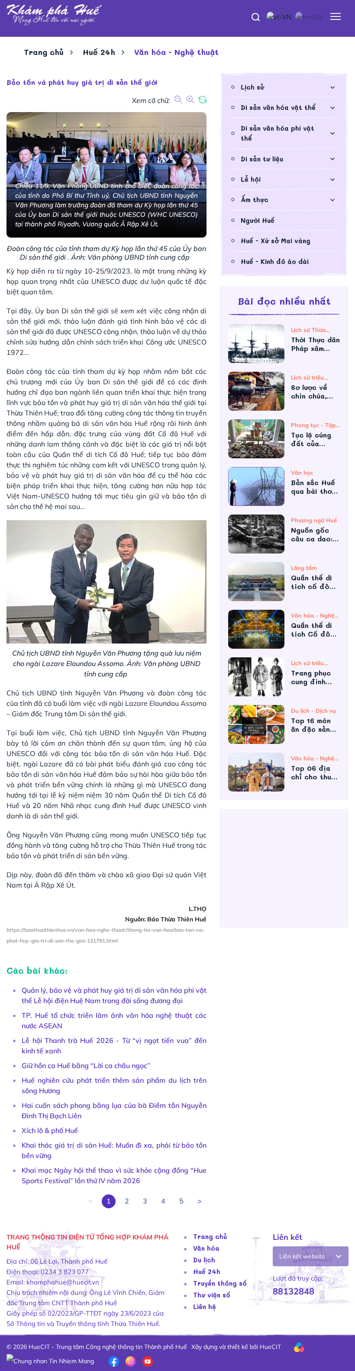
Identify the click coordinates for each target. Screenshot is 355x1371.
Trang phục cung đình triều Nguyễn (314, 677)
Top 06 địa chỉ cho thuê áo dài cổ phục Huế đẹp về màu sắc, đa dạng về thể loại (314, 772)
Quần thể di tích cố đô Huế (311, 582)
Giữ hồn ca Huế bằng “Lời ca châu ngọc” (86, 1065)
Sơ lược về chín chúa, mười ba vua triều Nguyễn (314, 391)
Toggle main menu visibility (335, 16)
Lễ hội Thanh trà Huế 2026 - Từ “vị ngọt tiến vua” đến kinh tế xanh (114, 1045)
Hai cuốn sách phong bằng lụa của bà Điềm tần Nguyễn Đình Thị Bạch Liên (114, 1110)
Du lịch (204, 1259)
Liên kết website (302, 1256)
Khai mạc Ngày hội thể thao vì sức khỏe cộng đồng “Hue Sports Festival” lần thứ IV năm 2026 (114, 1175)
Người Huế (257, 220)
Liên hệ (204, 1306)
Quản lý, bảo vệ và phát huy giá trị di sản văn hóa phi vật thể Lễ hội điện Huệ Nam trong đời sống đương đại (114, 995)
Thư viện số (211, 1295)
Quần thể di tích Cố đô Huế (311, 629)
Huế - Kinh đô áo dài (275, 261)
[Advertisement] (284, 871)
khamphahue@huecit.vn (62, 1282)
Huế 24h (99, 52)
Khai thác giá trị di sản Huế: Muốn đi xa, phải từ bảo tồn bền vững (114, 1150)
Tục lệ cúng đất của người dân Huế (311, 439)
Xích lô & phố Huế (50, 1130)
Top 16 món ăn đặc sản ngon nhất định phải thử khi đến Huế (314, 725)
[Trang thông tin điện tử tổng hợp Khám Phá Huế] (177, 15)
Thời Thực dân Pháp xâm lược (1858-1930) (315, 344)
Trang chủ (44, 52)
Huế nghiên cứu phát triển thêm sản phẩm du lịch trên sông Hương (114, 1085)
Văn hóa (206, 1248)
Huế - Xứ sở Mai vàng (275, 240)
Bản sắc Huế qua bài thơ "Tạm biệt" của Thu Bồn (313, 487)
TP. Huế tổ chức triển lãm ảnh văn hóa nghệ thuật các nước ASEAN (114, 1020)
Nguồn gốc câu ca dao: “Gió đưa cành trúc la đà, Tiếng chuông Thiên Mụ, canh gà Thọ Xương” (314, 534)
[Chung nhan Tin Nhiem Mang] (50, 1361)
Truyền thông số (220, 1283)
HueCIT (270, 1347)
